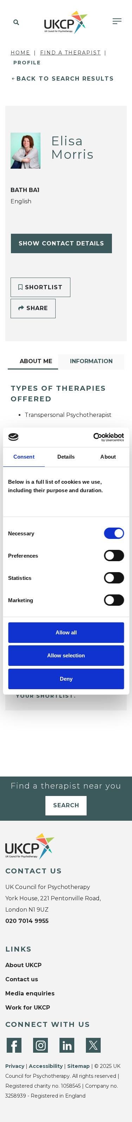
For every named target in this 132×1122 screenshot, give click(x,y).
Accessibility (46, 1066)
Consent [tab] (23, 457)
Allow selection (66, 655)
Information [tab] (91, 361)
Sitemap (78, 1066)
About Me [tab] (36, 361)
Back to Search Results (65, 78)
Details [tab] (66, 457)
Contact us (21, 979)
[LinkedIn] (66, 1045)
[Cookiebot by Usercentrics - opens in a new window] (94, 437)
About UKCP (23, 965)
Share (36, 308)
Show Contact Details (61, 243)
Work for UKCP (27, 1007)
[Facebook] (14, 1045)
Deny (66, 679)
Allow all (66, 632)
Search (66, 805)
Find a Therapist (70, 53)
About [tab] (108, 457)
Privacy (14, 1066)
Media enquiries (30, 993)
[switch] (114, 555)
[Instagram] (40, 1045)
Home (20, 53)
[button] (15, 22)
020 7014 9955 (27, 921)
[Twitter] (93, 1045)
